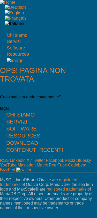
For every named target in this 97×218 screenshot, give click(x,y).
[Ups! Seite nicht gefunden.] (15, 7)
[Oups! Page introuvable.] (16, 18)
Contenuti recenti (34, 150)
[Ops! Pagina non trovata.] (14, 23)
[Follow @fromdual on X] (23, 170)
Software (16, 47)
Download (22, 143)
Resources (18, 54)
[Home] (7, 2)
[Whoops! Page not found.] (14, 12)
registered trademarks (66, 189)
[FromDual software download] (15, 60)
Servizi (14, 41)
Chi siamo (17, 35)
